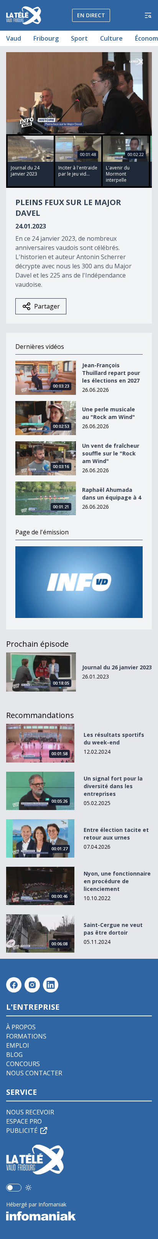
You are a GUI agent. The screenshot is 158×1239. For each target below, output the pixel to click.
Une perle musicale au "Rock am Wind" (108, 413)
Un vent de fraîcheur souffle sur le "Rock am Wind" (110, 453)
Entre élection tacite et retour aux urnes (116, 833)
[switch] (13, 1187)
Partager (47, 306)
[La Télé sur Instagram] (32, 984)
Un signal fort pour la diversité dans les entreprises (113, 786)
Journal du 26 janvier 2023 (117, 667)
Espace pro (24, 1121)
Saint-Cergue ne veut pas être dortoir (113, 928)
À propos (21, 1027)
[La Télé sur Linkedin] (50, 984)
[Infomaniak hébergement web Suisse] (79, 1216)
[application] (79, 93)
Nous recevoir (30, 1112)
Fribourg (46, 38)
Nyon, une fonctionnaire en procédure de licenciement (117, 881)
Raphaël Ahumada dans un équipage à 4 (111, 493)
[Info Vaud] (79, 582)
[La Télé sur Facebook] (13, 984)
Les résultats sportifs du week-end (114, 738)
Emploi (17, 1045)
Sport (79, 38)
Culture (111, 38)
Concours (23, 1064)
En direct (91, 15)
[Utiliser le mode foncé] (28, 1187)
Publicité (22, 1130)
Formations (26, 1036)
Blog (14, 1054)
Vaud (13, 38)
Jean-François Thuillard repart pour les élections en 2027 (111, 373)
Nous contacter (34, 1073)
